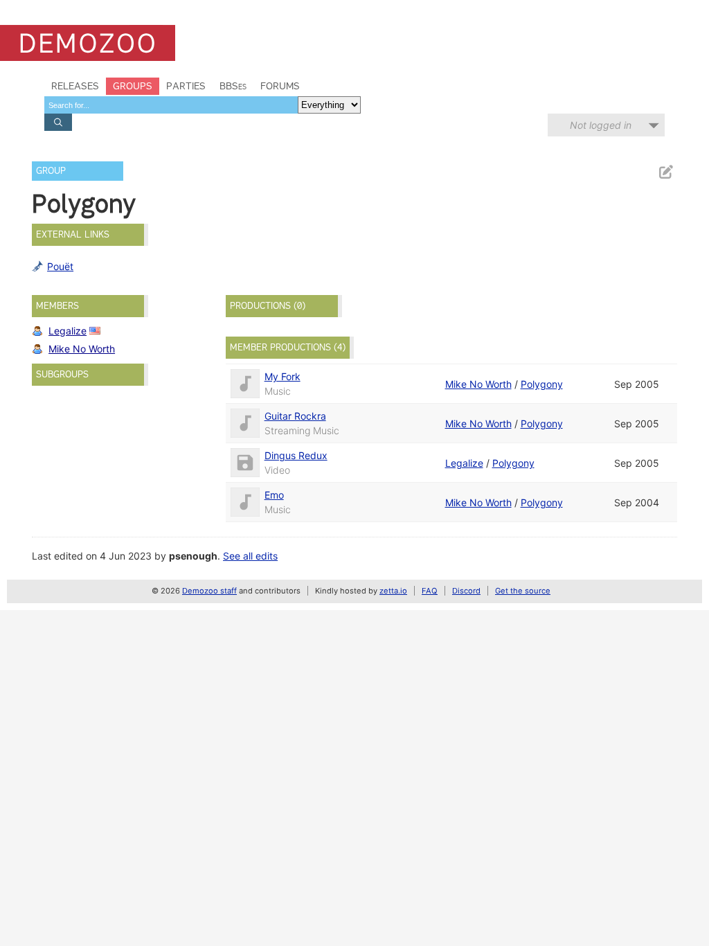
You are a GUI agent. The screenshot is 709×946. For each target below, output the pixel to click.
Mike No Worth (81, 349)
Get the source (522, 591)
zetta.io (393, 591)
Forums (280, 86)
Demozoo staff (209, 591)
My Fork (282, 376)
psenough (193, 556)
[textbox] (171, 105)
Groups (132, 86)
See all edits (250, 556)
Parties (186, 86)
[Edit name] (665, 172)
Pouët (60, 266)
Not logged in (600, 125)
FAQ (430, 591)
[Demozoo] (87, 43)
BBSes (232, 86)
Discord (466, 591)
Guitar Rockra (295, 416)
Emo (274, 495)
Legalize (67, 331)
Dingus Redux (295, 455)
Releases (75, 86)
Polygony (542, 384)
